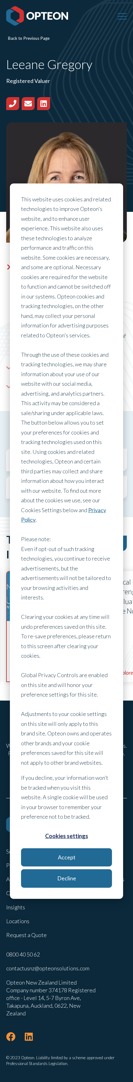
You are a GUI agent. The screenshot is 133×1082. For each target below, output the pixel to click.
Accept (66, 857)
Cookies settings (66, 836)
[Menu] (122, 16)
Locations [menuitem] (17, 921)
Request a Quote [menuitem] (26, 935)
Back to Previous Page (28, 38)
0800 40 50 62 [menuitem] (23, 954)
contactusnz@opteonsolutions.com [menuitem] (47, 968)
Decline (66, 878)
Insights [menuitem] (15, 907)
